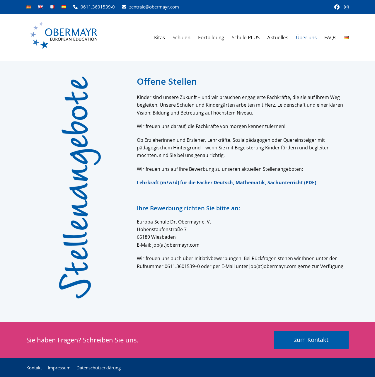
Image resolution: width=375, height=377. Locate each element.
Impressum (59, 368)
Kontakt (34, 368)
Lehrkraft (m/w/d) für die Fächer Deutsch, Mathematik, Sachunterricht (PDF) (226, 182)
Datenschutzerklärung (98, 368)
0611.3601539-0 (98, 7)
